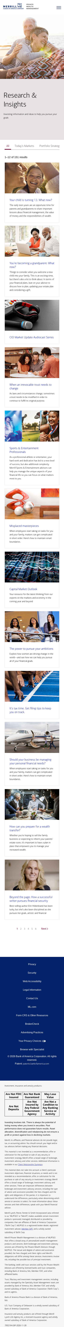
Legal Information (32, 990)
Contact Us (32, 998)
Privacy (32, 964)
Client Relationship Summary (30, 1164)
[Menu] (59, 7)
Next (43, 928)
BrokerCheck (32, 1024)
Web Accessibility (32, 981)
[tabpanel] (32, 545)
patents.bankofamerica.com (36, 1063)
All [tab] (7, 146)
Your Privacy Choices (29, 1041)
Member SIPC (27, 1229)
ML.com (32, 1007)
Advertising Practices (32, 1032)
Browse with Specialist (32, 1049)
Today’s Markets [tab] (24, 146)
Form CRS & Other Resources (32, 1015)
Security (32, 973)
